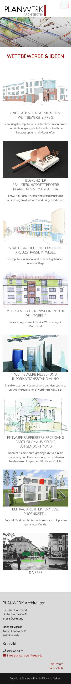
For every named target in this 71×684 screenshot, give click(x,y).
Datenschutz (55, 668)
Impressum (56, 664)
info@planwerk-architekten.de (24, 655)
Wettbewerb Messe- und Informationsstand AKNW (35, 377)
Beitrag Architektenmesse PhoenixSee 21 (35, 512)
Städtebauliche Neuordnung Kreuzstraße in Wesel (35, 250)
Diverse (35, 573)
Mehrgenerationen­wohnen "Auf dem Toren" (36, 313)
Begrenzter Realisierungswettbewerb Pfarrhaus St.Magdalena (35, 185)
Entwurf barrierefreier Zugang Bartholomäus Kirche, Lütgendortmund (35, 442)
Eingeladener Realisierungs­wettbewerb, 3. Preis (35, 115)
